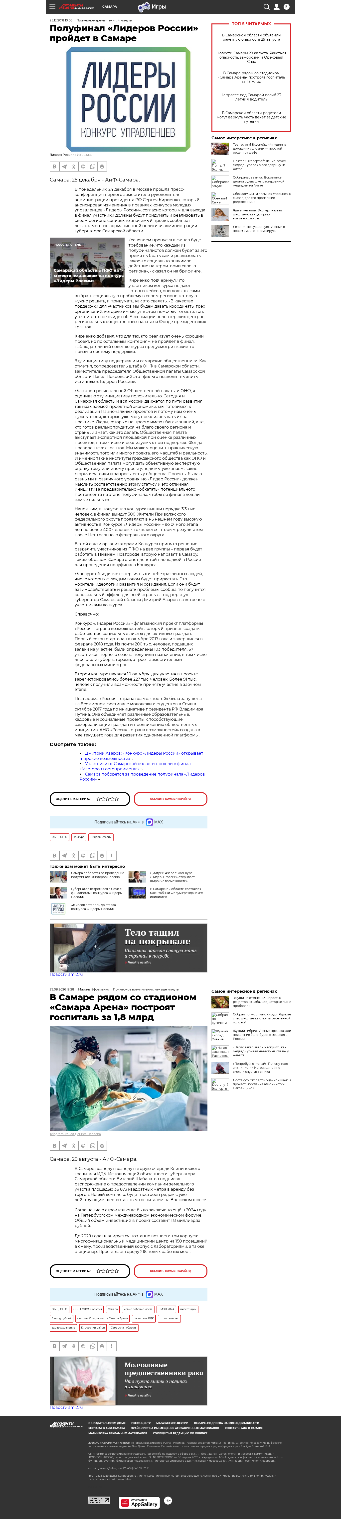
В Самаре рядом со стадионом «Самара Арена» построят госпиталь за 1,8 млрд (251, 77)
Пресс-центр (141, 1423)
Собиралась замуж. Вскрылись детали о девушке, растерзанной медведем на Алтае (258, 181)
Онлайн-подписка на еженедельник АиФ (226, 1423)
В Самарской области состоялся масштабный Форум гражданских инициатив (176, 893)
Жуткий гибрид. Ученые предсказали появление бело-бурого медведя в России (262, 1035)
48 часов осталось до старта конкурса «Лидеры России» (93, 907)
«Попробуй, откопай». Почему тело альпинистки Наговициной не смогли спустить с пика (260, 1067)
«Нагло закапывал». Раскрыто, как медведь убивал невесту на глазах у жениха (261, 1051)
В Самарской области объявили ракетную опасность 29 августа (251, 37)
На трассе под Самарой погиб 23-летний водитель (251, 97)
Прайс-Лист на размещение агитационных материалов (175, 1428)
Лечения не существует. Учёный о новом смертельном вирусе (259, 229)
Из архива (84, 155)
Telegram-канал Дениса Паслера (75, 1134)
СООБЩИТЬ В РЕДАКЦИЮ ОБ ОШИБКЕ (180, 1433)
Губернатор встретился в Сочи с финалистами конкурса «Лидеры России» (96, 893)
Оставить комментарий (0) (170, 799)
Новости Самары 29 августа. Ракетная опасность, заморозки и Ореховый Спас (251, 57)
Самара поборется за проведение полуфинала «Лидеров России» (97, 875)
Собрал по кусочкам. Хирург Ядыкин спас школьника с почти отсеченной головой (262, 1018)
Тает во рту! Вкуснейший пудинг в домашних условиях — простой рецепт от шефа (259, 148)
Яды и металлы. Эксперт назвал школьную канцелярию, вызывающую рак (257, 214)
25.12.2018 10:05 (61, 20)
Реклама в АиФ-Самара (106, 1428)
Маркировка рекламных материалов (117, 1433)
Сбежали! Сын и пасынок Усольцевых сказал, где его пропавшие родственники (262, 198)
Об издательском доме (107, 1423)
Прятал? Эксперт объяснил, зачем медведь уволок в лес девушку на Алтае (259, 165)
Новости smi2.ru (66, 974)
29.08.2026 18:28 (62, 989)
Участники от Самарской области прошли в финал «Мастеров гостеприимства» (135, 766)
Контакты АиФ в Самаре (244, 1428)
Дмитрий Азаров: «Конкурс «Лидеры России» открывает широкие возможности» (172, 877)
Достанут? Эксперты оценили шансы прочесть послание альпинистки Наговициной (262, 1084)
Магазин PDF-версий (172, 1423)
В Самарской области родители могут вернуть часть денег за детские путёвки (251, 117)
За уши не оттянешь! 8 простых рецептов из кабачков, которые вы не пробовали (262, 1002)
